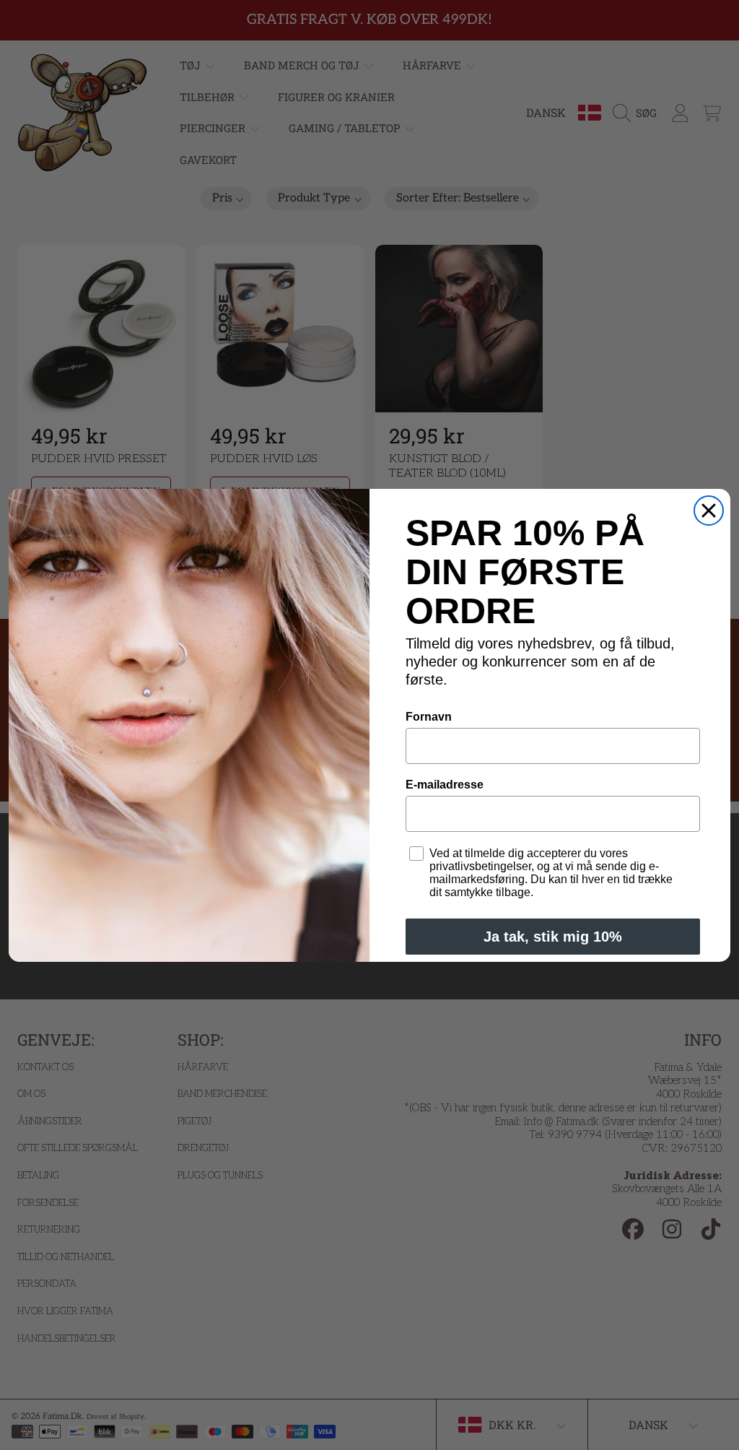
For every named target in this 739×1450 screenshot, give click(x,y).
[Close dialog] (708, 510)
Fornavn (429, 717)
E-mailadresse (445, 784)
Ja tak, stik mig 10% (553, 937)
